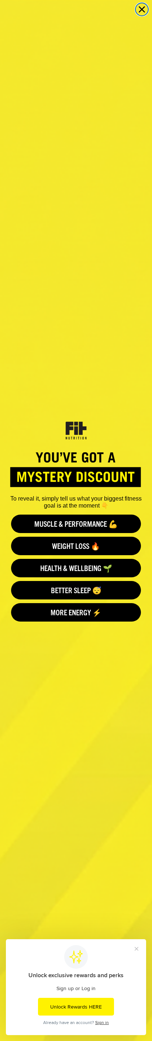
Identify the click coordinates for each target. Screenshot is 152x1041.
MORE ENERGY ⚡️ (76, 612)
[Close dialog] (141, 9)
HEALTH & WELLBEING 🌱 (76, 568)
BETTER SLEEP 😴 (76, 590)
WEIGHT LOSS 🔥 (76, 545)
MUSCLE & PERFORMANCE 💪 (76, 523)
